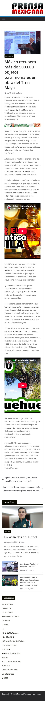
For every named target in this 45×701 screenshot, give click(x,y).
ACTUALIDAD (9, 56)
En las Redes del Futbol (20, 537)
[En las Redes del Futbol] (22, 517)
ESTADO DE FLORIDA (10, 616)
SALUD (5, 657)
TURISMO (6, 665)
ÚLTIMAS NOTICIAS (10, 670)
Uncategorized (8, 674)
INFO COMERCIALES (10, 633)
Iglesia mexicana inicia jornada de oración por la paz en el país (21, 479)
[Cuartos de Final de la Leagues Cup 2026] (10, 567)
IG (3, 629)
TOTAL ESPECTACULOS (11, 661)
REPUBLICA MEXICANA (11, 653)
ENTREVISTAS (7, 612)
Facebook (6, 620)
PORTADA (6, 649)
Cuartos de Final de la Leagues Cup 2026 (29, 565)
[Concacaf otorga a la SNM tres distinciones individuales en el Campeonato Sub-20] (10, 583)
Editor (20, 93)
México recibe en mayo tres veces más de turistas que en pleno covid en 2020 (21, 489)
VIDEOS (5, 678)
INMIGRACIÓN (8, 637)
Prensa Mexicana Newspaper (29, 694)
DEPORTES (6, 608)
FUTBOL (7, 532)
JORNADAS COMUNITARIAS (13, 641)
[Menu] (4, 19)
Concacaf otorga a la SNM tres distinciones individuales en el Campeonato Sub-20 (29, 581)
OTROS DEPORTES (9, 645)
